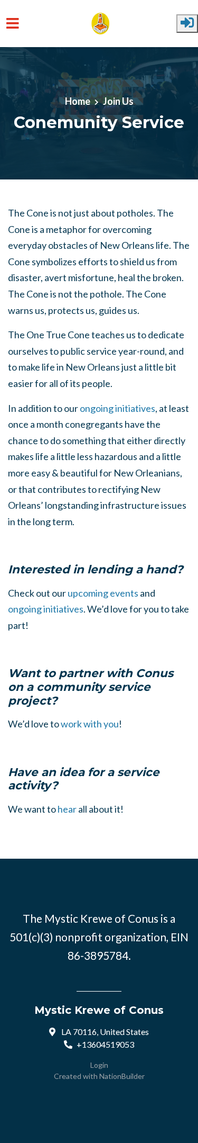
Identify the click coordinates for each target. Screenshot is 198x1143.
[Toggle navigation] (12, 23)
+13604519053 (105, 1044)
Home (77, 101)
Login (99, 1064)
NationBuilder (122, 1076)
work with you (90, 724)
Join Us (118, 101)
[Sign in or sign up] (187, 23)
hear (67, 809)
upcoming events (103, 593)
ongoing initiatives (117, 408)
